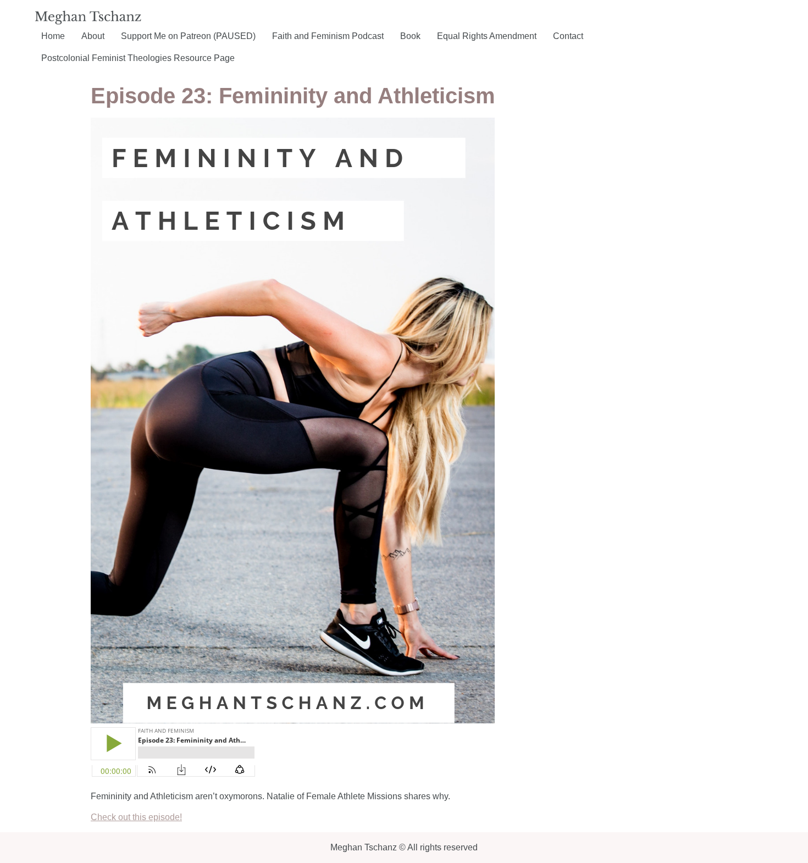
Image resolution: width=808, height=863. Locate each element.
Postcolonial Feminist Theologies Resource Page (138, 58)
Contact (568, 36)
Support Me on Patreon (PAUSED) (188, 36)
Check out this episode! (136, 817)
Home (53, 36)
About (92, 36)
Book (410, 36)
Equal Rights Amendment (486, 36)
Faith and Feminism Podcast (328, 36)
